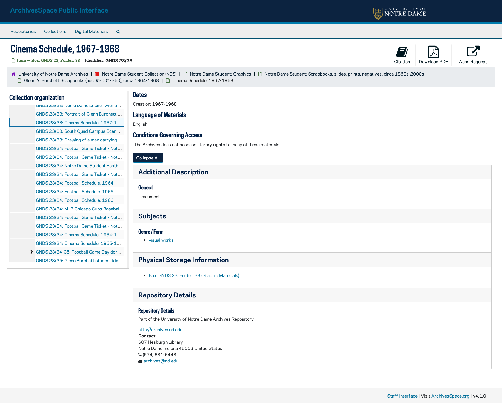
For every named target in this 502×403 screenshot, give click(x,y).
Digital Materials (91, 31)
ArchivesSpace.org (450, 396)
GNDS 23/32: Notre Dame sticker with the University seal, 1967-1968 (107, 105)
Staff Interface (402, 396)
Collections (55, 31)
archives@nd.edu (161, 361)
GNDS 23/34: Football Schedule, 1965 (74, 191)
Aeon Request (473, 61)
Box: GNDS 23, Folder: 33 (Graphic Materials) (194, 275)
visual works (161, 240)
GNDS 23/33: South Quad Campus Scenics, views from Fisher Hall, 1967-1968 (115, 131)
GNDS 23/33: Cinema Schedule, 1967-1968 (80, 122)
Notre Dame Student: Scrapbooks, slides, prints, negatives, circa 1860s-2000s (344, 74)
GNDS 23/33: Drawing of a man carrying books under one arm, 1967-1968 (111, 139)
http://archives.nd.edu (160, 329)
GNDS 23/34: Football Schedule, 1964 (74, 183)
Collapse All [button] (148, 157)
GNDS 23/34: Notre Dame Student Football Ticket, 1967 (93, 165)
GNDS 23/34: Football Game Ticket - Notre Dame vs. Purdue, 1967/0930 (109, 148)
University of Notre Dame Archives (53, 74)
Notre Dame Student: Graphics (220, 74)
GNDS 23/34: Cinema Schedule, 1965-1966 (80, 243)
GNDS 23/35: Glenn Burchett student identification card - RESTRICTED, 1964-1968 (121, 260)
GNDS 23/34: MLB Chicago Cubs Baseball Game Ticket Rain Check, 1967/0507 (116, 208)
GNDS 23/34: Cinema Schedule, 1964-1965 (80, 234)
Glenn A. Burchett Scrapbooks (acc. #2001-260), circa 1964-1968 (91, 80)
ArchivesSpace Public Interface (59, 9)
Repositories (23, 31)
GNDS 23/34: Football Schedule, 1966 (74, 200)
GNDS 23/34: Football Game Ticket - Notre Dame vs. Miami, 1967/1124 (108, 217)
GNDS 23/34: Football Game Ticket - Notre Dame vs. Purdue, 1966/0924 (109, 157)
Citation (402, 61)
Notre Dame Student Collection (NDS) (139, 74)
